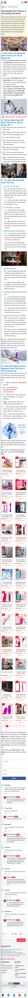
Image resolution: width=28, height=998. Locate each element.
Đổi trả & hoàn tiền (20, 977)
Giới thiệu (4, 970)
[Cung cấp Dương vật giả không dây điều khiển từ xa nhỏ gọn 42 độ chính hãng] (20, 485)
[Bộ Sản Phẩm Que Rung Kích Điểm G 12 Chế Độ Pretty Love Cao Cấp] (7, 507)
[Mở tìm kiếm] (22, 2)
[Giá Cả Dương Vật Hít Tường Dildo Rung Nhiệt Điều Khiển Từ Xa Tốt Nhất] (7, 687)
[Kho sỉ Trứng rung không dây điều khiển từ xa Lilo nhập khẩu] (20, 619)
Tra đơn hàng (21, 940)
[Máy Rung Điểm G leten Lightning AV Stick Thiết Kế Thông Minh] (20, 552)
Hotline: (8, 959)
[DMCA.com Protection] (14, 983)
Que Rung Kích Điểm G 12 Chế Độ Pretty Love (7, 516)
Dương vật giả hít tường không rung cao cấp (7, 651)
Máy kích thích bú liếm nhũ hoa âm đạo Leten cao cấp (7, 606)
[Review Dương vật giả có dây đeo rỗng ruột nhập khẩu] (20, 462)
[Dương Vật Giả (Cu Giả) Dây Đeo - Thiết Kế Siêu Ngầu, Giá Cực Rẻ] (7, 530)
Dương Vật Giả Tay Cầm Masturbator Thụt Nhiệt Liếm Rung (7, 628)
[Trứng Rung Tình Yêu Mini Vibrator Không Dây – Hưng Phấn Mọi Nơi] (20, 575)
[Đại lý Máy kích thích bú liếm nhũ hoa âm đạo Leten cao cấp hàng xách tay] (7, 597)
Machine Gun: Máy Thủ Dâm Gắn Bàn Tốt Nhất (7, 471)
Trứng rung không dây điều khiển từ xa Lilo (21, 628)
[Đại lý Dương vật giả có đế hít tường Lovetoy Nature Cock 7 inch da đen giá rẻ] (20, 530)
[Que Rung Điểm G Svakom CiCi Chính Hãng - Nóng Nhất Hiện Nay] (20, 507)
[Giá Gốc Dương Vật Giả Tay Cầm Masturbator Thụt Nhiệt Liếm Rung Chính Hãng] (7, 619)
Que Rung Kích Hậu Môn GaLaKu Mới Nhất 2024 (7, 561)
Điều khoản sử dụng (7, 965)
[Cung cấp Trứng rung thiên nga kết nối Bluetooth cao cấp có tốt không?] (20, 642)
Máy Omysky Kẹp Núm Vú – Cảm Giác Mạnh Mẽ (7, 494)
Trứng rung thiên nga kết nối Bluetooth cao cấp (20, 651)
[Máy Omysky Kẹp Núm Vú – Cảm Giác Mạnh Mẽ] (7, 485)
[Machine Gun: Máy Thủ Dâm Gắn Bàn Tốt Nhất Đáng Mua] (7, 462)
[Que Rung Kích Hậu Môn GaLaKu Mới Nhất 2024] (7, 552)
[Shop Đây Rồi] (6, 2)
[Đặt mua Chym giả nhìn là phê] (7, 664)
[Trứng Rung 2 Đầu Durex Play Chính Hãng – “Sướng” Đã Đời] (7, 575)
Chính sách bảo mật (7, 968)
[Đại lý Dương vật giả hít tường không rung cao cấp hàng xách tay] (7, 642)
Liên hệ (4, 972)
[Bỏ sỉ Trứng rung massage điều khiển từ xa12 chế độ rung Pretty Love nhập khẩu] (7, 709)
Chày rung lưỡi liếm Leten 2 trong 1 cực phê (21, 696)
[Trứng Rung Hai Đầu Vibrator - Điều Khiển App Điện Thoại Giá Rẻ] (20, 664)
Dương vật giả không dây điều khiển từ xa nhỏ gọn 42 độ (20, 494)
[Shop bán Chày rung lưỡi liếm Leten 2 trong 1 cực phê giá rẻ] (20, 687)
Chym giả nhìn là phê (7, 672)
